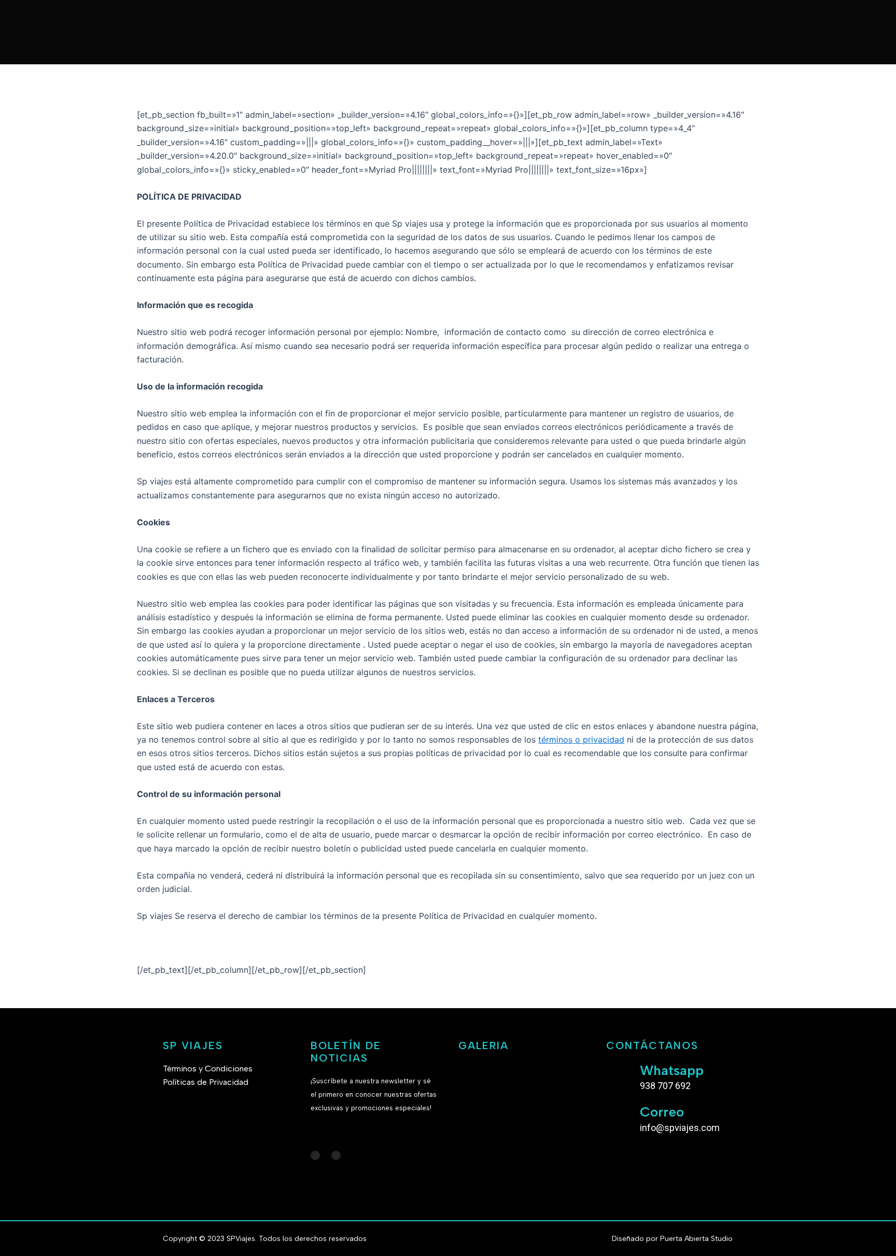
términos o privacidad (581, 739)
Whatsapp (672, 1070)
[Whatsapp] (619, 1075)
